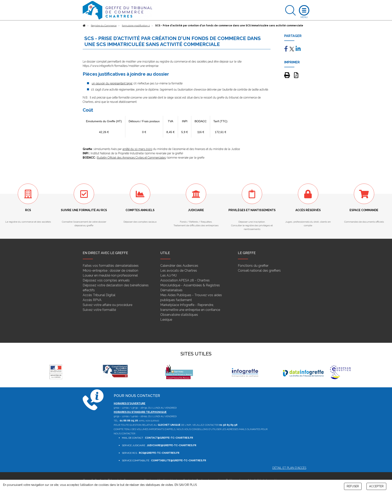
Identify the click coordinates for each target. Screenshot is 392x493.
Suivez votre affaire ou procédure (107, 305)
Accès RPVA (92, 300)
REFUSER (353, 486)
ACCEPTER (376, 486)
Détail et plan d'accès (289, 467)
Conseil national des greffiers (259, 270)
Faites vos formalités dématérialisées (111, 266)
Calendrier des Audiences (179, 266)
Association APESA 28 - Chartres (185, 280)
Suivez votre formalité (99, 310)
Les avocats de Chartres (178, 270)
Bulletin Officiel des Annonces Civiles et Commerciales (131, 157)
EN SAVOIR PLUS (186, 484)
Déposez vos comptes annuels (106, 280)
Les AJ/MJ (168, 275)
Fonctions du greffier (253, 266)
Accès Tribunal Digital (99, 295)
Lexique (166, 320)
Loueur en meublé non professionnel (110, 275)
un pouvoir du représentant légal (112, 83)
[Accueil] (84, 25)
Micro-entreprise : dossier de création (110, 270)
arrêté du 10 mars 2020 (137, 149)
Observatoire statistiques (179, 315)
